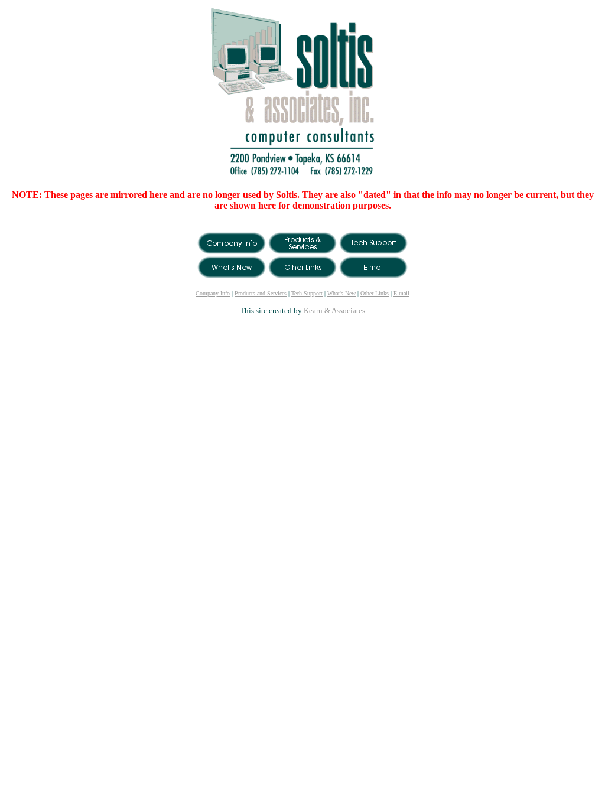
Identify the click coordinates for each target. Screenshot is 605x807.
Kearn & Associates (334, 310)
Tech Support (307, 293)
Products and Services (261, 293)
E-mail (401, 293)
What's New (341, 293)
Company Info (213, 293)
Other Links (374, 293)
